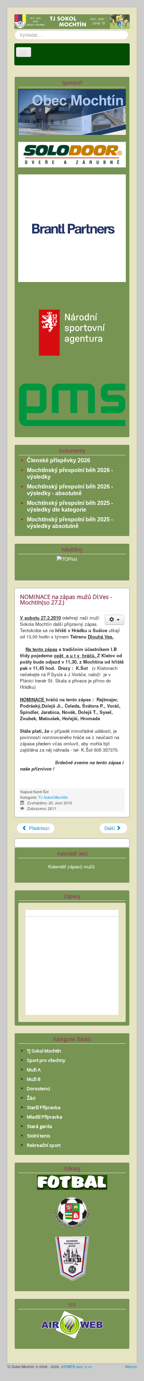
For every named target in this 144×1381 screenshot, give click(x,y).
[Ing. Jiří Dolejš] (72, 227)
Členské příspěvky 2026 (58, 460)
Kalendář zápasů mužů (71, 866)
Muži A (34, 1070)
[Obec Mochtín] (72, 111)
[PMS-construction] (72, 404)
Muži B (34, 1079)
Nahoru (131, 1366)
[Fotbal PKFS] (72, 1212)
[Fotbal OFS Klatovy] (72, 1257)
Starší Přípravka (43, 1107)
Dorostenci (38, 1088)
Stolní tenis (38, 1136)
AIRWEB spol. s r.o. (77, 1366)
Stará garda (39, 1126)
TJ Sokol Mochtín (53, 797)
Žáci (31, 1098)
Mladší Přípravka (44, 1117)
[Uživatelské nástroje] (114, 620)
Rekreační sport (43, 1145)
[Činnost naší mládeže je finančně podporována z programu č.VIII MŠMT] (72, 331)
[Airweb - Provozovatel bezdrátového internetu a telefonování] (72, 1324)
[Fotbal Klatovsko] (72, 1181)
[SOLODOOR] (72, 154)
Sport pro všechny (46, 1060)
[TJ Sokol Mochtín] (72, 22)
